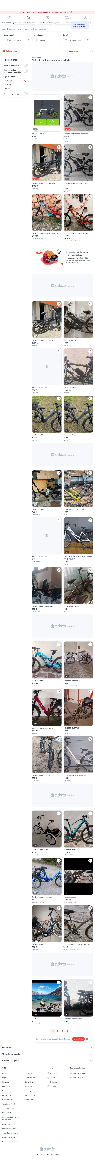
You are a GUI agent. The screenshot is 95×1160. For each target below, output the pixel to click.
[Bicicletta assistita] (78, 880)
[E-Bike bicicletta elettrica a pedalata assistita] (78, 118)
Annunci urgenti (10, 94)
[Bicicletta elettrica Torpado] (78, 1002)
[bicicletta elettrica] (47, 118)
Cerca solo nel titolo (11, 65)
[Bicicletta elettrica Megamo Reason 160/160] (78, 218)
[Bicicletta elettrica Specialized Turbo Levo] (47, 218)
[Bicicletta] (47, 1002)
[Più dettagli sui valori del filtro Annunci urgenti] (18, 94)
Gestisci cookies (8, 1099)
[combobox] (18, 40)
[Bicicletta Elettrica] (47, 664)
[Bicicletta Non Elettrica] (78, 590)
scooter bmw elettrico (45, 23)
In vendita (8, 81)
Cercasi (7, 88)
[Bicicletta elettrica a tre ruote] (47, 880)
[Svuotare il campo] (29, 40)
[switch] (25, 65)
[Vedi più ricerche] (91, 23)
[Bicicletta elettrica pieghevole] (47, 590)
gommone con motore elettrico (66, 23)
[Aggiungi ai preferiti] (59, 97)
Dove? (65, 35)
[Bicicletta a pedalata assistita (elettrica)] (78, 928)
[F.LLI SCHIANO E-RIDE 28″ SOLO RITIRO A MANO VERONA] (78, 541)
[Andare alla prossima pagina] (77, 1031)
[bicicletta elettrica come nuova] (47, 711)
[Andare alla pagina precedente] (48, 1031)
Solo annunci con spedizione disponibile (12, 71)
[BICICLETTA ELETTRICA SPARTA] (78, 492)
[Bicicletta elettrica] (78, 371)
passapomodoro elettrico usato (24, 23)
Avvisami (79, 1039)
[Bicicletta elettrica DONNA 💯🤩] (78, 759)
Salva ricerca (11, 51)
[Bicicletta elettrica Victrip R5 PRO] (47, 168)
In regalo (8, 84)
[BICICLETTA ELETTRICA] (47, 371)
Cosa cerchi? (9, 35)
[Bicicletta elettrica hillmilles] (47, 759)
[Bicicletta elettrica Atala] (78, 664)
